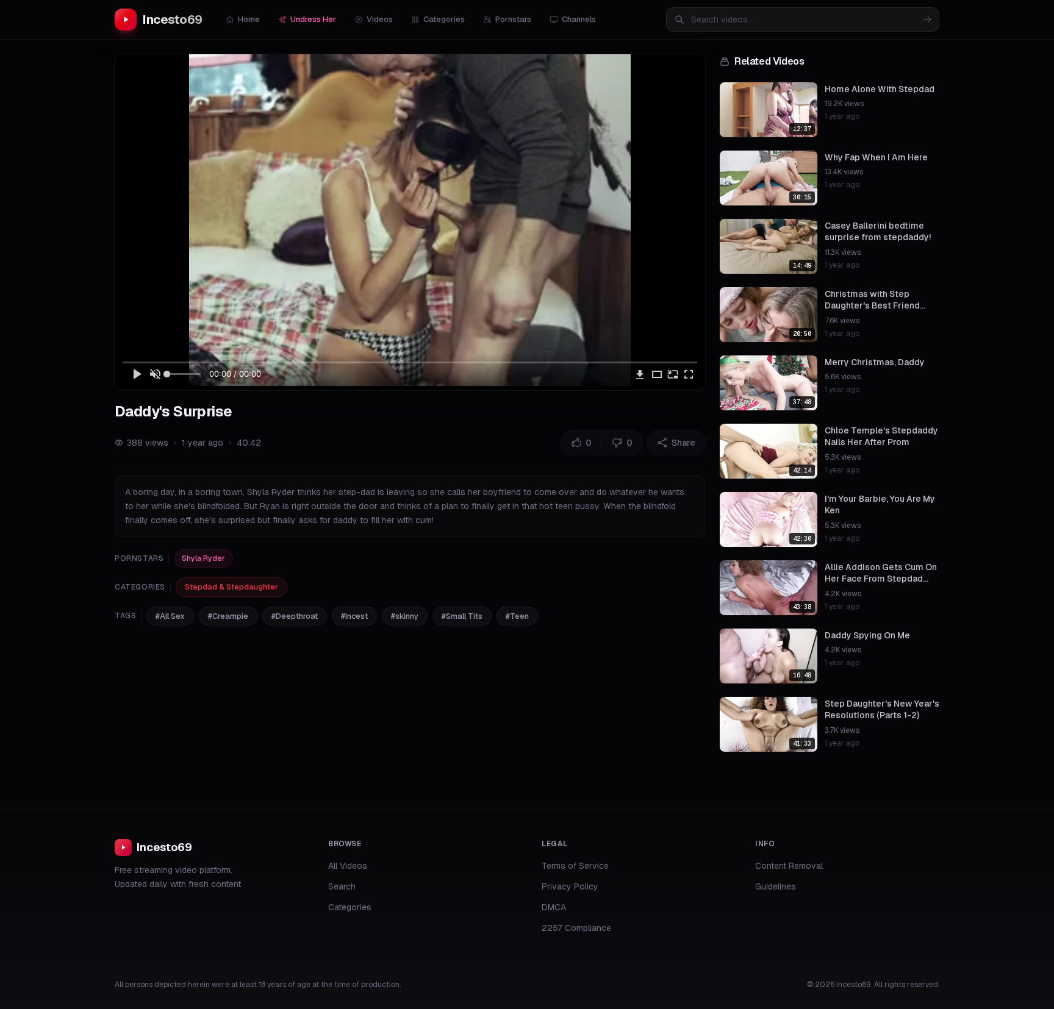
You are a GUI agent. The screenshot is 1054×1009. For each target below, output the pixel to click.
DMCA (554, 907)
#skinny (404, 616)
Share (683, 442)
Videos (380, 19)
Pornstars (513, 19)
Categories (444, 19)
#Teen (517, 616)
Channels (579, 19)
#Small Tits (462, 616)
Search (342, 886)
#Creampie (228, 616)
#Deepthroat (294, 616)
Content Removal (789, 865)
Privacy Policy (570, 886)
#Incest (354, 616)
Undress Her (313, 19)
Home (249, 19)
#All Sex (170, 616)
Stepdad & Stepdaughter (231, 587)
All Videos (347, 865)
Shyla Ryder (203, 558)
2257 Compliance (576, 927)
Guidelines (775, 886)
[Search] (927, 19)
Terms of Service (575, 865)
